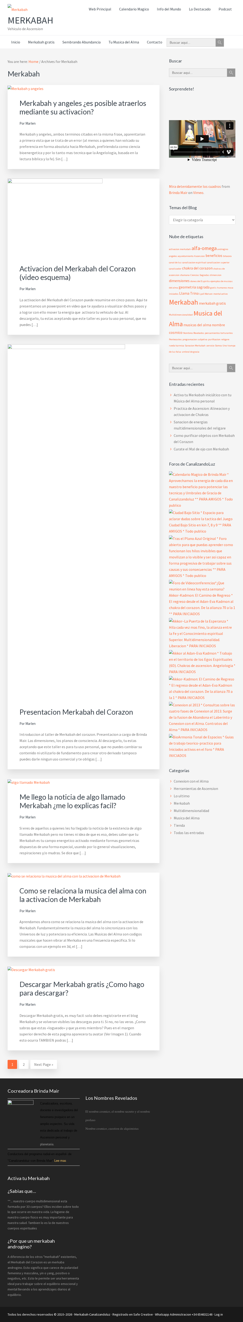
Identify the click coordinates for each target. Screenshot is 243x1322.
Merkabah (30, 20)
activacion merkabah (180, 249)
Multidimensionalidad (181, 314)
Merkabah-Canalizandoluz (92, 1314)
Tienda (179, 825)
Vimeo (198, 192)
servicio (210, 345)
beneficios (214, 255)
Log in (219, 1314)
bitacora (227, 256)
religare (225, 339)
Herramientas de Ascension (196, 788)
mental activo (220, 293)
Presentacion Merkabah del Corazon (76, 712)
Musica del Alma (187, 818)
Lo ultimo (182, 795)
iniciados (173, 293)
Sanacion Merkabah (195, 345)
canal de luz (175, 262)
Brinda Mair (178, 192)
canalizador (175, 268)
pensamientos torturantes (219, 333)
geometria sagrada (194, 287)
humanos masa (225, 287)
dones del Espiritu (200, 281)
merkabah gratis (212, 303)
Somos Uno (221, 345)
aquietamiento (185, 256)
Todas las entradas (189, 832)
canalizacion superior (218, 262)
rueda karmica (176, 345)
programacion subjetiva (194, 339)
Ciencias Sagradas (199, 275)
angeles (173, 256)
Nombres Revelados (193, 333)
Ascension (199, 256)
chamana (185, 275)
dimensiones (179, 280)
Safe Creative (143, 1314)
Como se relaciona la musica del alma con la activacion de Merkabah (82, 894)
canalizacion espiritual (194, 262)
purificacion (214, 339)
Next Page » (43, 1065)
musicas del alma (197, 324)
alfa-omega (204, 248)
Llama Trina (189, 293)
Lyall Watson (206, 293)
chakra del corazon (197, 268)
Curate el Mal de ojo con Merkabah (201, 449)
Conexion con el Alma (191, 781)
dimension (215, 275)
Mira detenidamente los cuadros (195, 186)
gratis (213, 287)
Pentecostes (175, 339)
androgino (222, 249)
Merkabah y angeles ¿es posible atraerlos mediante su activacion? (82, 107)
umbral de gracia (190, 351)
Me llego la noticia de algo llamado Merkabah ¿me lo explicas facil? (72, 801)
